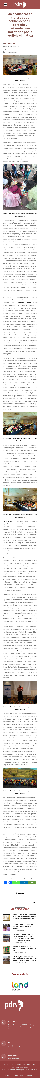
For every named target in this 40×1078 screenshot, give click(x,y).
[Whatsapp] (16, 882)
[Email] (32, 882)
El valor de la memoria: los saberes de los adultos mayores (23, 926)
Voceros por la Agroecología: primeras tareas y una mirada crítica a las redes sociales (24, 916)
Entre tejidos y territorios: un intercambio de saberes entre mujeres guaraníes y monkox (25, 959)
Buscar (20, 893)
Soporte (30, 1075)
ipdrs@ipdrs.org (14, 1046)
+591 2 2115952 (13, 1059)
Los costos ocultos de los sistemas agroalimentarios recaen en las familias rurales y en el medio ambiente (24, 937)
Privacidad (19, 1075)
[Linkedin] (24, 882)
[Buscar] (34, 902)
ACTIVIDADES (9, 43)
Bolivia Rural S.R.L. (31, 1070)
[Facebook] (8, 882)
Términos (8, 1075)
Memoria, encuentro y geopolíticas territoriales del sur (24, 948)
